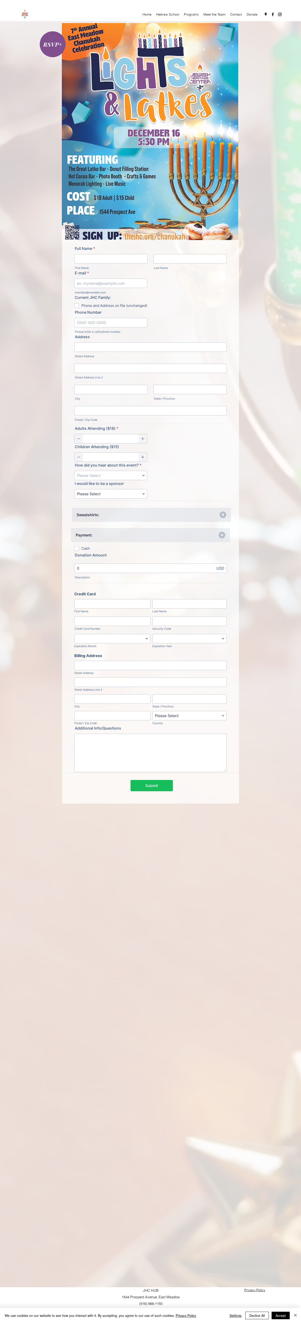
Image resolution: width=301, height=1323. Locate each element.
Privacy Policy (186, 1315)
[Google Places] (265, 14)
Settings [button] (236, 1315)
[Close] (295, 1315)
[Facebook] (272, 14)
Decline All (257, 1315)
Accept (281, 1315)
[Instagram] (279, 14)
